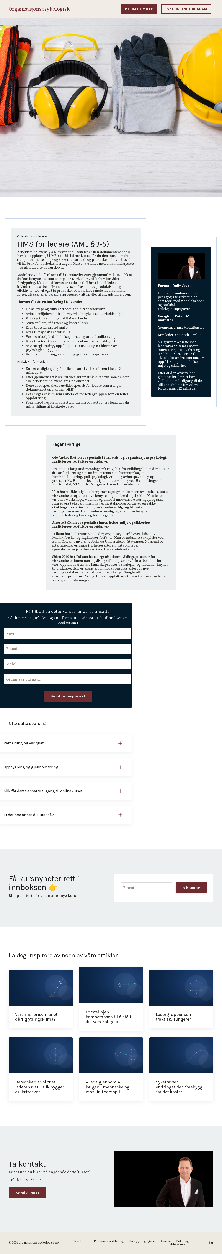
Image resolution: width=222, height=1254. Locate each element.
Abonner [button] (191, 887)
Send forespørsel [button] (68, 696)
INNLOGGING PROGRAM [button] (186, 9)
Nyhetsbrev (80, 1241)
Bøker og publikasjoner (178, 1243)
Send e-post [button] (27, 1192)
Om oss (166, 1241)
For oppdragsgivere (142, 1241)
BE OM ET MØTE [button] (139, 9)
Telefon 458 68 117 (25, 1179)
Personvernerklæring (109, 1241)
